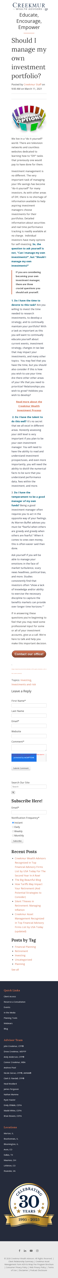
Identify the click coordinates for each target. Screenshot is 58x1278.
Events (7, 1007)
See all (15, 969)
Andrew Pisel (10, 1067)
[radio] (29, 822)
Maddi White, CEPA (12, 1110)
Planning (20, 964)
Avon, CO (8, 1149)
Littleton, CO (10, 1165)
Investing (26, 680)
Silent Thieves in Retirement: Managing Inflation (28, 905)
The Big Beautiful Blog (28, 879)
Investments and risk (23, 684)
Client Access (10, 996)
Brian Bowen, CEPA (13, 1116)
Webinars (8, 1023)
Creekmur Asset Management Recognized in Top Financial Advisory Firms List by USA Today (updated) (29, 923)
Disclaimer (23, 1270)
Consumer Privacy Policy (16, 1267)
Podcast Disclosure (38, 1270)
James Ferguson (11, 1089)
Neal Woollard (10, 1083)
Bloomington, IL (11, 1144)
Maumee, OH (10, 1160)
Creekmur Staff (32, 84)
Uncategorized (23, 959)
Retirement (21, 951)
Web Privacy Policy (38, 1267)
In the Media (9, 1012)
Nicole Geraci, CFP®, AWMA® (17, 1073)
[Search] (13, 792)
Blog (6, 1028)
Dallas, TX (8, 1154)
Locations (10, 1127)
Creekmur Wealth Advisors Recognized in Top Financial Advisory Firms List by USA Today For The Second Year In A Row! (30, 867)
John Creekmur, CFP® (14, 1046)
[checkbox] (29, 829)
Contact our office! (29, 654)
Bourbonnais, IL (11, 1138)
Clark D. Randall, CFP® (14, 1078)
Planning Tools (10, 1018)
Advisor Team (13, 1040)
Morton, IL (8, 1133)
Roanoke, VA (9, 1171)
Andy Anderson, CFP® (14, 1056)
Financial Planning (25, 946)
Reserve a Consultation (14, 1001)
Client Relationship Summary (20, 1261)
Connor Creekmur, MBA (14, 1062)
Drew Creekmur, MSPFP (15, 1051)
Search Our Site (20, 782)
